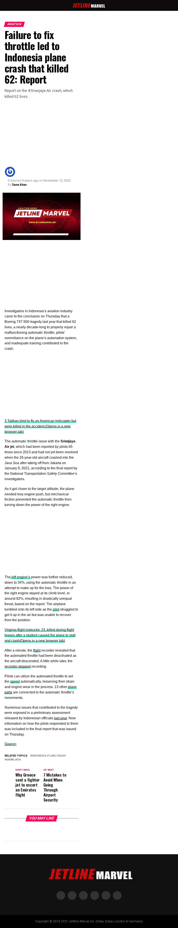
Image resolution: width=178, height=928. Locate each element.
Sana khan (19, 184)
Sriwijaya (13, 759)
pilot (56, 609)
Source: (10, 744)
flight (37, 650)
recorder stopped (18, 666)
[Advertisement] (41, 131)
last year (60, 718)
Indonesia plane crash (49, 755)
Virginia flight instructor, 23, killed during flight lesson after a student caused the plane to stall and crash (40, 635)
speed (15, 681)
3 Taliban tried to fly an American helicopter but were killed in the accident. (40, 426)
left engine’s (20, 577)
